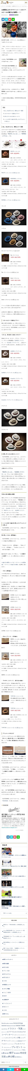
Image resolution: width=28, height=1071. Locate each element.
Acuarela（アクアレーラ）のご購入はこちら (12, 400)
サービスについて (7, 1003)
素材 (7, 1057)
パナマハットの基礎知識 (16, 1041)
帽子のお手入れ (7, 974)
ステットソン (17, 1034)
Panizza (8, 1025)
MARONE (4, 1025)
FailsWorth (11, 1023)
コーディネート (8, 1035)
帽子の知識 (6, 963)
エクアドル (11, 1032)
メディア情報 (6, 988)
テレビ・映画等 (7, 992)
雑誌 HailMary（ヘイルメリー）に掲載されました (13, 943)
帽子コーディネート (8, 959)
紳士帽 (11, 1056)
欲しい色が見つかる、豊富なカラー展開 (13, 110)
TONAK (22, 1025)
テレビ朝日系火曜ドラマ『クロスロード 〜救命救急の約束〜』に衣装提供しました (14, 931)
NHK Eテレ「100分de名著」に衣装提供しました (14, 925)
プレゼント (17, 1047)
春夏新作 (18, 1053)
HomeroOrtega (18, 1023)
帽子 (11, 1053)
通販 (15, 1057)
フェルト (12, 1043)
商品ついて (6, 1006)
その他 (5, 980)
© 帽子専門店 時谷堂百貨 (14, 1066)
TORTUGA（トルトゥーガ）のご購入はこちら (12, 727)
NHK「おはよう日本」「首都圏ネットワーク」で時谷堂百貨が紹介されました (14, 949)
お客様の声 (6, 999)
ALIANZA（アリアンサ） (16, 351)
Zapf (2, 1029)
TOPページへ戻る (7, 913)
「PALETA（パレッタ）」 (8, 472)
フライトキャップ (7, 1047)
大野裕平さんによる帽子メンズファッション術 (13, 887)
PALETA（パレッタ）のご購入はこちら (11, 172)
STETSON (13, 1025)
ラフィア (20, 1050)
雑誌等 (5, 995)
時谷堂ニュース (7, 984)
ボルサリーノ (9, 1050)
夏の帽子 (7, 1053)
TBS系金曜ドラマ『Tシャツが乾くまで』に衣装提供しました (14, 937)
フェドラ (8, 1043)
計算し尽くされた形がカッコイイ (12, 116)
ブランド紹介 (6, 970)
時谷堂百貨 (5, 800)
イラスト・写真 (15, 1028)
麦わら (21, 1057)
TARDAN (17, 1025)
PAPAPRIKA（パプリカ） (16, 178)
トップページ (2, 6)
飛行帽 (18, 1057)
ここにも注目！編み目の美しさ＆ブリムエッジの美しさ (14, 120)
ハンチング (7, 1038)
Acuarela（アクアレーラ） (13, 342)
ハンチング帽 (15, 1038)
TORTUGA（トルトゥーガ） (17, 696)
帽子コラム (6, 1013)
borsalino (7, 1023)
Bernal (3, 1023)
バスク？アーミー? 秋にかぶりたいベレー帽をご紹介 (14, 866)
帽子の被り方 (6, 977)
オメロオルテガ (20, 1032)
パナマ (21, 1037)
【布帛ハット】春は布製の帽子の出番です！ (12, 897)
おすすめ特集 (8, 6)
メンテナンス (15, 1050)
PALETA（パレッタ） (16, 151)
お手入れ (5, 1029)
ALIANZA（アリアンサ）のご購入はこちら (11, 372)
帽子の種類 (6, 967)
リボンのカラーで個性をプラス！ (12, 113)
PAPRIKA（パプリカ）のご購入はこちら (11, 200)
